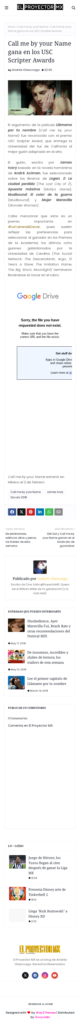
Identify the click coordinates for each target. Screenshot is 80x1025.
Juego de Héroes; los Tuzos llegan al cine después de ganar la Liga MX (47, 865)
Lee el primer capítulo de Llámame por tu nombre (47, 681)
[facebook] (35, 975)
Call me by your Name (33, 27)
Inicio (11, 27)
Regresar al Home (40, 1004)
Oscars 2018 (18, 497)
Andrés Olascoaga (26, 70)
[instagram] (45, 975)
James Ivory (55, 492)
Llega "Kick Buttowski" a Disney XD (47, 913)
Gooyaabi (42, 1017)
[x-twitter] (25, 975)
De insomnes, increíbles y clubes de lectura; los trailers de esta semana (47, 657)
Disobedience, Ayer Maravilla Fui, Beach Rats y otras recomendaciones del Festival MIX (48, 628)
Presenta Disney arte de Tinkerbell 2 (47, 892)
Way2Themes (46, 1012)
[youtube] (54, 975)
